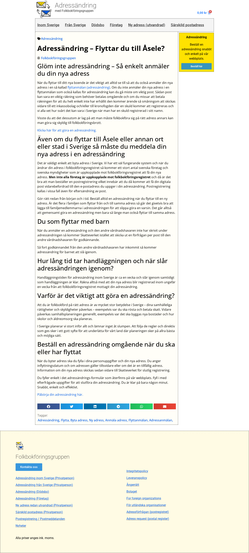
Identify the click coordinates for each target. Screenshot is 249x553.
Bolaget (131, 491)
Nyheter (21, 526)
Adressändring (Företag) (32, 498)
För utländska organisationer (146, 505)
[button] (48, 406)
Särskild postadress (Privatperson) (39, 512)
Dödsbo (97, 25)
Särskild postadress (187, 25)
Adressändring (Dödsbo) (32, 492)
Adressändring (75, 5)
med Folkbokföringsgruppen (74, 11)
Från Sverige (75, 25)
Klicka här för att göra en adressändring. (66, 130)
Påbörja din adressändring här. (60, 394)
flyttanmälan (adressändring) (89, 87)
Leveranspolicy (136, 478)
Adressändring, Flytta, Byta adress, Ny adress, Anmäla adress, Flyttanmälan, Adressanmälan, (105, 420)
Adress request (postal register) (147, 519)
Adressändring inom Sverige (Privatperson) (45, 478)
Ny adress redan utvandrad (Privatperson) (44, 505)
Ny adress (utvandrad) (146, 25)
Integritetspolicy (137, 471)
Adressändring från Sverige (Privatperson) (44, 485)
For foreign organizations (143, 498)
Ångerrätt (132, 485)
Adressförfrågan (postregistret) (147, 512)
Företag (116, 25)
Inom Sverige (48, 25)
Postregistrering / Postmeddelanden (40, 519)
